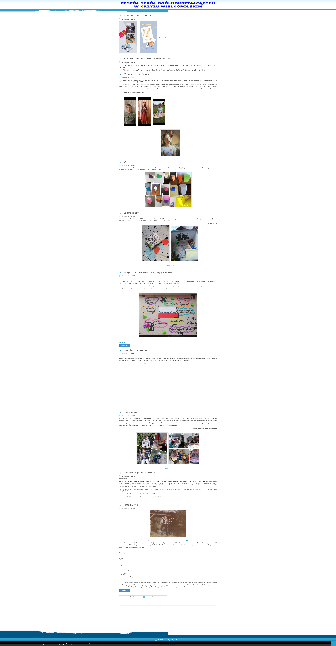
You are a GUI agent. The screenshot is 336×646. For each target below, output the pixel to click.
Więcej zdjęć (163, 38)
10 (155, 596)
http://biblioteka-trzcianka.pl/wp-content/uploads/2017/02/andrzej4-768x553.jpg (168, 540)
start (121, 596)
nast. (159, 596)
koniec (164, 596)
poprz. (126, 596)
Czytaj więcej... (125, 345)
